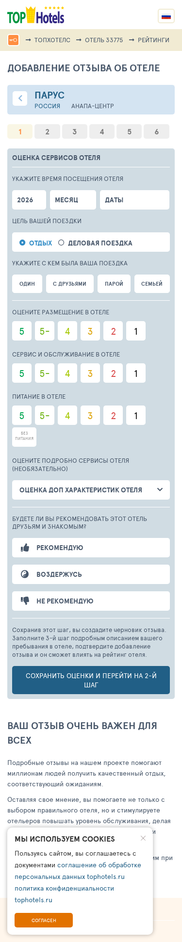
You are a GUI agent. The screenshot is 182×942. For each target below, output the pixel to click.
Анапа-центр (92, 106)
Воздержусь (59, 574)
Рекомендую (59, 547)
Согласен (44, 920)
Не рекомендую (64, 601)
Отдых (40, 243)
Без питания (24, 435)
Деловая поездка (100, 243)
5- (44, 331)
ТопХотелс (52, 39)
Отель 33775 (104, 39)
